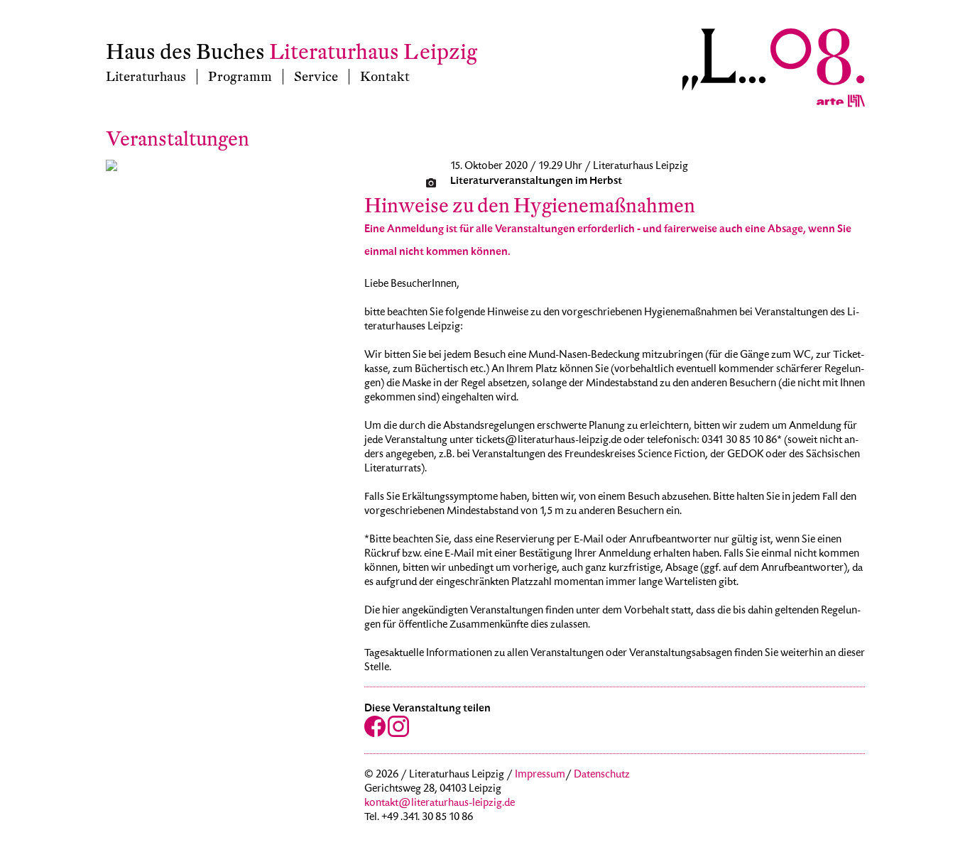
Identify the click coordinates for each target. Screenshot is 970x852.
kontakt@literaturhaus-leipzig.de (439, 803)
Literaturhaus (146, 76)
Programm (240, 76)
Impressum (540, 775)
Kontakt (385, 76)
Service (316, 76)
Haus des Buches (185, 52)
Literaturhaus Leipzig (373, 52)
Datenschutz (602, 775)
